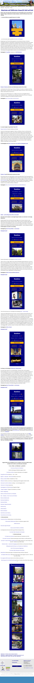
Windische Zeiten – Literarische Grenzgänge (9, 544)
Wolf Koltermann (19, 52)
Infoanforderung (14, 65)
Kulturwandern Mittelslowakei (10, 521)
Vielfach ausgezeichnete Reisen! (18, 34)
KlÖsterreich (3, 480)
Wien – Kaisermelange (24, 311)
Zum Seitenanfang (31, 674)
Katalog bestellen (14, 662)
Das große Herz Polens (4, 474)
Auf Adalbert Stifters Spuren (5, 554)
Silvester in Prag (3, 174)
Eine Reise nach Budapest (18, 39)
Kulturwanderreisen (16, 430)
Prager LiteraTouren (4, 129)
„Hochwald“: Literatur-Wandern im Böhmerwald (9, 540)
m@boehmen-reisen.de (29, 667)
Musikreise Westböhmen (5, 500)
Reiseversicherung (14, 67)
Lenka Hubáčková (18, 143)
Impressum (6, 674)
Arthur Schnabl (10, 143)
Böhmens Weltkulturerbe (5, 498)
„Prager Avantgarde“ (4, 489)
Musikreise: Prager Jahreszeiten (6, 504)
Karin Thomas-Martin (9, 98)
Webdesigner (12, 674)
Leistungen (20, 65)
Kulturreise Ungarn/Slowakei (5, 525)
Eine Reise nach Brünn (17, 259)
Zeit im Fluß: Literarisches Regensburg (17, 548)
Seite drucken (21, 67)
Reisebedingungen (3, 674)
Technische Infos (14, 66)
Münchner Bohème (4, 510)
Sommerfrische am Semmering (6, 515)
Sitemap (19, 674)
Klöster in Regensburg (4, 491)
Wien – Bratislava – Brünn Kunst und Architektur (9, 495)
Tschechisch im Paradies (5, 485)
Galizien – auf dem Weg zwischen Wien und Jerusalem (10, 214)
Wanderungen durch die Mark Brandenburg (8, 560)
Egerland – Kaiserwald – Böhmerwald (7, 476)
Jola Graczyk (17, 98)
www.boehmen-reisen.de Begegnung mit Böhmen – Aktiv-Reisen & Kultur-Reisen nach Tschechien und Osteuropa (17, 673)
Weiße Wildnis (3, 552)
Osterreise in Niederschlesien (16, 368)
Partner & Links (16, 674)
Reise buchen (17, 63)
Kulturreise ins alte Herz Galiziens (6, 483)
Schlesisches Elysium (4, 519)
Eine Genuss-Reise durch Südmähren (17, 468)
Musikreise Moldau (4, 502)
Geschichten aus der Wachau (5, 512)
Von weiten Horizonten (6, 538)
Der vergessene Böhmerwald (5, 558)
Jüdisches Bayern (3, 508)
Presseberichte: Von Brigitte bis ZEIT (18, 30)
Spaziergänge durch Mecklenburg (6, 487)
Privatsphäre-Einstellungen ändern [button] (25, 674)
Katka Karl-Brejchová (14, 184)
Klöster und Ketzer (4, 478)
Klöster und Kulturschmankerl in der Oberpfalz (8, 493)
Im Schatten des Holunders (9, 536)
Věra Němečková (23, 184)
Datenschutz (9, 674)
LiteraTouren (7, 431)
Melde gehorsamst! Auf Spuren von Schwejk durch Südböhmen (17, 546)
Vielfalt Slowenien (17, 523)
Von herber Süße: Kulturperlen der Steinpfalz (17, 532)
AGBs (21, 66)
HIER (16, 127)
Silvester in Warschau (4, 87)
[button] (32, 0)
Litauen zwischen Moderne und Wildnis (17, 527)
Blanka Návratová (16, 272)
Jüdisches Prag (3, 506)
